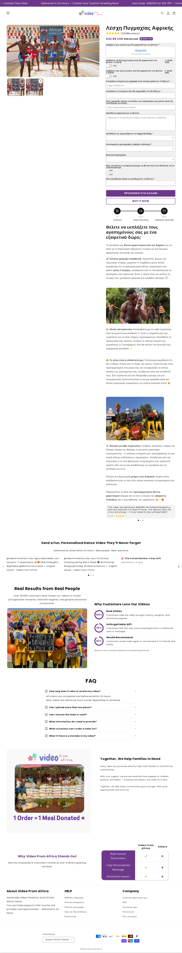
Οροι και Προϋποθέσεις (76, 911)
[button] (162, 13)
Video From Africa (94, 949)
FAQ (125, 902)
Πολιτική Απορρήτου (74, 902)
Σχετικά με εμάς (130, 907)
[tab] (138, 520)
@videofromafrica (17, 558)
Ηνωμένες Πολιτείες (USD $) (57, 939)
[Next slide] (179, 567)
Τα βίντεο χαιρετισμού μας (135, 897)
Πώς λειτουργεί (130, 916)
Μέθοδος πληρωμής (74, 897)
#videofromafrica (94, 566)
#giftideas (13, 566)
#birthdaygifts (49, 562)
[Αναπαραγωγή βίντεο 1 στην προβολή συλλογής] (34, 87)
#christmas (107, 562)
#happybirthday (73, 566)
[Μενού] (8, 13)
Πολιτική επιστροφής (74, 907)
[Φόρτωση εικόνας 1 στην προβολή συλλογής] (16, 87)
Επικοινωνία (70, 916)
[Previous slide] (3, 567)
